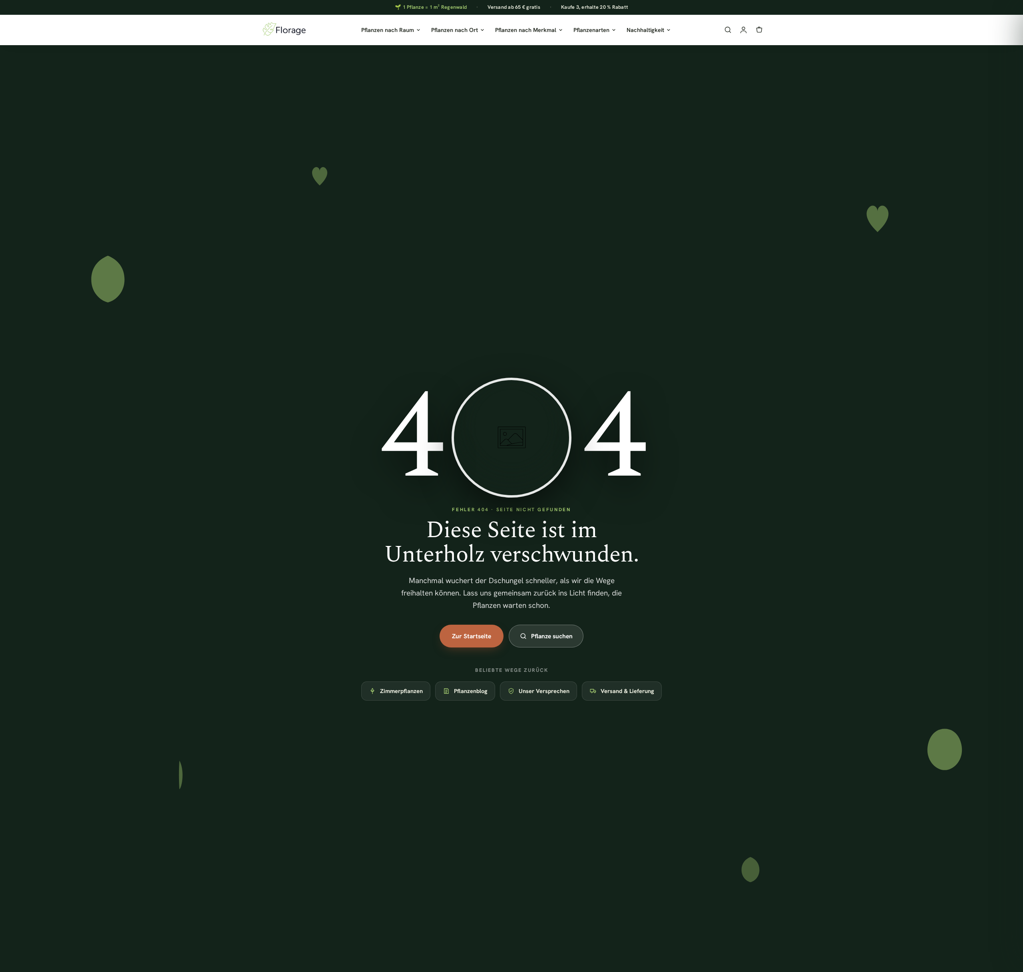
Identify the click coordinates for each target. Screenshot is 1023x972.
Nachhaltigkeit (645, 30)
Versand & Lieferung (627, 691)
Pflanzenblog (471, 691)
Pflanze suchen (552, 636)
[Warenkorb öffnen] (759, 30)
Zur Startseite (471, 636)
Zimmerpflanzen (401, 691)
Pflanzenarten (591, 30)
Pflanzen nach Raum (387, 30)
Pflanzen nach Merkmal (525, 30)
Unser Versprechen (544, 691)
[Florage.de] (284, 30)
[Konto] (743, 30)
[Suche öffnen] (728, 30)
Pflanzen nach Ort (454, 30)
